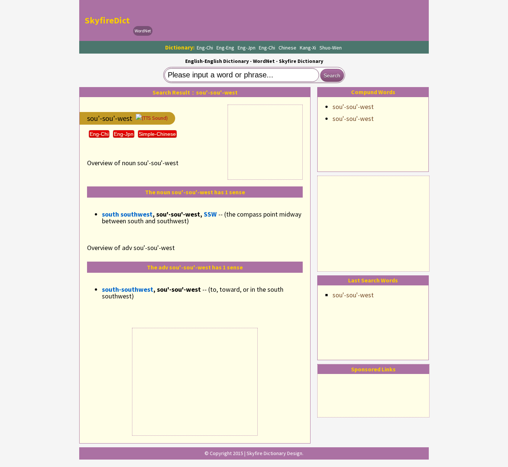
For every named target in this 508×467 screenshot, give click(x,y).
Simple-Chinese (157, 134)
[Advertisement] (373, 222)
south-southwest (127, 289)
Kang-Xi (308, 47)
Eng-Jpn (246, 47)
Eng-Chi (205, 47)
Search (332, 76)
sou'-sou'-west (353, 106)
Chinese (287, 47)
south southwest (127, 214)
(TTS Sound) (155, 118)
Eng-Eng (225, 47)
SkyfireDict (107, 20)
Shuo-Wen (330, 47)
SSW (210, 214)
